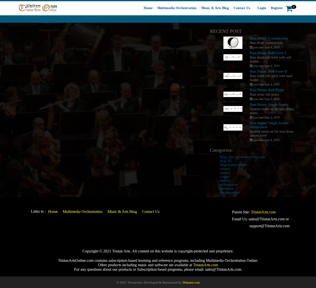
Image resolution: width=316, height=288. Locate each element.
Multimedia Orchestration (177, 8)
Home (148, 8)
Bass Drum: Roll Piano (267, 90)
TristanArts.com (263, 212)
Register (277, 8)
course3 (225, 177)
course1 (225, 169)
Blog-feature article (233, 165)
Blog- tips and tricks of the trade (242, 157)
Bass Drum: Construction (269, 38)
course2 (225, 173)
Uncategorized (230, 192)
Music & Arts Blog (215, 8)
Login (261, 8)
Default (225, 181)
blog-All (226, 161)
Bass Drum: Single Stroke (269, 104)
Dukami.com (191, 282)
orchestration (229, 184)
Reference (227, 188)
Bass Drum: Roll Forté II (268, 71)
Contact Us (242, 8)
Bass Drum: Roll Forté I (268, 53)
